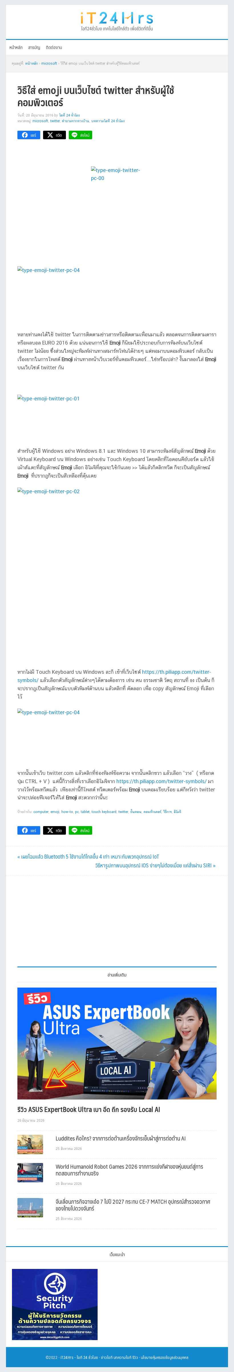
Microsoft (40, 121)
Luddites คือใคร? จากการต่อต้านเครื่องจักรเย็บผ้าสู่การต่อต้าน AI (121, 1138)
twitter (123, 812)
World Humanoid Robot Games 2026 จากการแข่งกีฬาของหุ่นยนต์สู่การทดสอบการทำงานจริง (129, 1170)
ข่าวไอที (106, 1357)
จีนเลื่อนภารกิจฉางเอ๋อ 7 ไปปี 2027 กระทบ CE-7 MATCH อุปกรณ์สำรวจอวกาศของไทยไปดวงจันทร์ (133, 1205)
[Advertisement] (117, 921)
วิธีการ (167, 812)
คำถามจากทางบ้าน (75, 121)
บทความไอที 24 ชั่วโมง (108, 121)
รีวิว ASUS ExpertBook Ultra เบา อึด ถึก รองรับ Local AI (88, 1109)
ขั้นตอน (136, 812)
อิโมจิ (177, 812)
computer (41, 812)
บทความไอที (123, 1357)
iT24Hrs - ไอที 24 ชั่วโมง (79, 1357)
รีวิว (135, 1357)
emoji (55, 812)
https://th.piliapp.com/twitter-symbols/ (161, 781)
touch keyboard (104, 812)
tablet (85, 812)
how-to (67, 812)
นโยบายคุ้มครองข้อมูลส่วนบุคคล (165, 1357)
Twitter (55, 121)
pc (77, 812)
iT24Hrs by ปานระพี (117, 20)
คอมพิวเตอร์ (152, 812)
